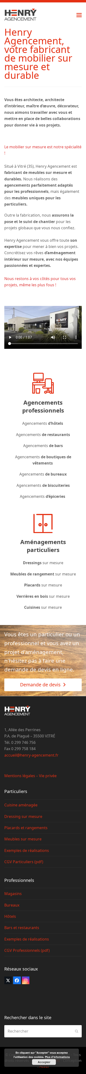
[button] (79, 15)
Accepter (44, 1062)
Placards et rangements (26, 827)
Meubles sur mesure (23, 839)
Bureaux (11, 905)
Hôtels (10, 916)
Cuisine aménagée (21, 805)
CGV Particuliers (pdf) (23, 861)
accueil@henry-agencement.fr (31, 755)
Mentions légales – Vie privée (30, 775)
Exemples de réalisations (26, 850)
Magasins (13, 893)
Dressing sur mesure (23, 816)
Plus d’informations (57, 1057)
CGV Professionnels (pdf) (27, 950)
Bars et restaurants (21, 927)
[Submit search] (76, 1031)
